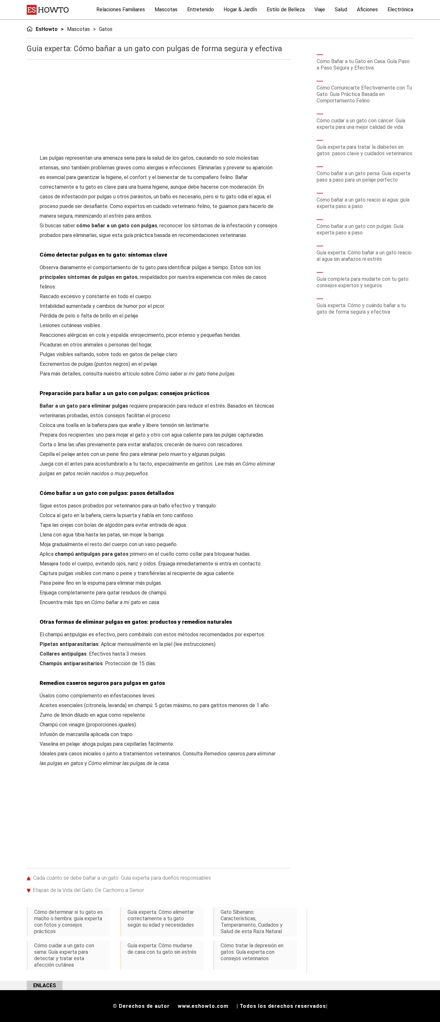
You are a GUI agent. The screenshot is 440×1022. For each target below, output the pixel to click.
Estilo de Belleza (286, 9)
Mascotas (166, 9)
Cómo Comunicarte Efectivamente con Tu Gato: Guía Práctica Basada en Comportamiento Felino (364, 94)
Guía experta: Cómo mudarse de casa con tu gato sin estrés (162, 948)
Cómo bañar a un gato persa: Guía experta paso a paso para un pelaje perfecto (363, 176)
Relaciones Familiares (120, 9)
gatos (105, 29)
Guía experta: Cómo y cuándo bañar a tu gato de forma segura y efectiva (361, 308)
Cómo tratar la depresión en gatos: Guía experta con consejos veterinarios (252, 951)
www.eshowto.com (203, 1006)
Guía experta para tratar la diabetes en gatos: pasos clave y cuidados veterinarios (364, 150)
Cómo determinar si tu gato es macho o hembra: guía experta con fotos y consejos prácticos (68, 921)
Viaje (319, 9)
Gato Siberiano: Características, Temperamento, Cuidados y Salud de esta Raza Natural (251, 921)
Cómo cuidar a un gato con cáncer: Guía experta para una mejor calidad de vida (361, 124)
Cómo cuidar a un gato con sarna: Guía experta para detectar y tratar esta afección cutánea (64, 955)
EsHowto (47, 29)
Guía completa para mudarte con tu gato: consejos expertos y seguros (363, 282)
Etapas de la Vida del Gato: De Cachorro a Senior (88, 890)
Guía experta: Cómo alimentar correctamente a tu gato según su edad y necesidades (161, 918)
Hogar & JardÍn (240, 9)
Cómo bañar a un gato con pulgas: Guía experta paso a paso (360, 229)
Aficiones (367, 9)
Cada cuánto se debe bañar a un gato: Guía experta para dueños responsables (122, 878)
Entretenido (200, 9)
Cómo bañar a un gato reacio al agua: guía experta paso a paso (363, 203)
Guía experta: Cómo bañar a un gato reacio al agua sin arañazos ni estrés (364, 256)
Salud (341, 9)
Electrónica (400, 9)
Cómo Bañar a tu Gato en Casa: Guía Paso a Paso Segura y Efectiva (363, 64)
